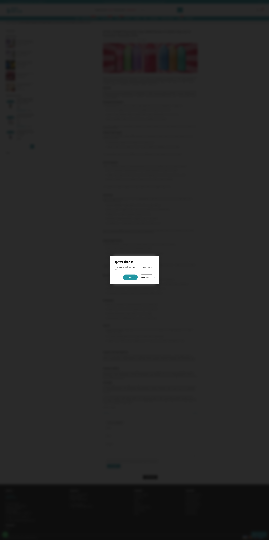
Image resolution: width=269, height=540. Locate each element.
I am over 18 (130, 277)
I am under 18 (146, 277)
